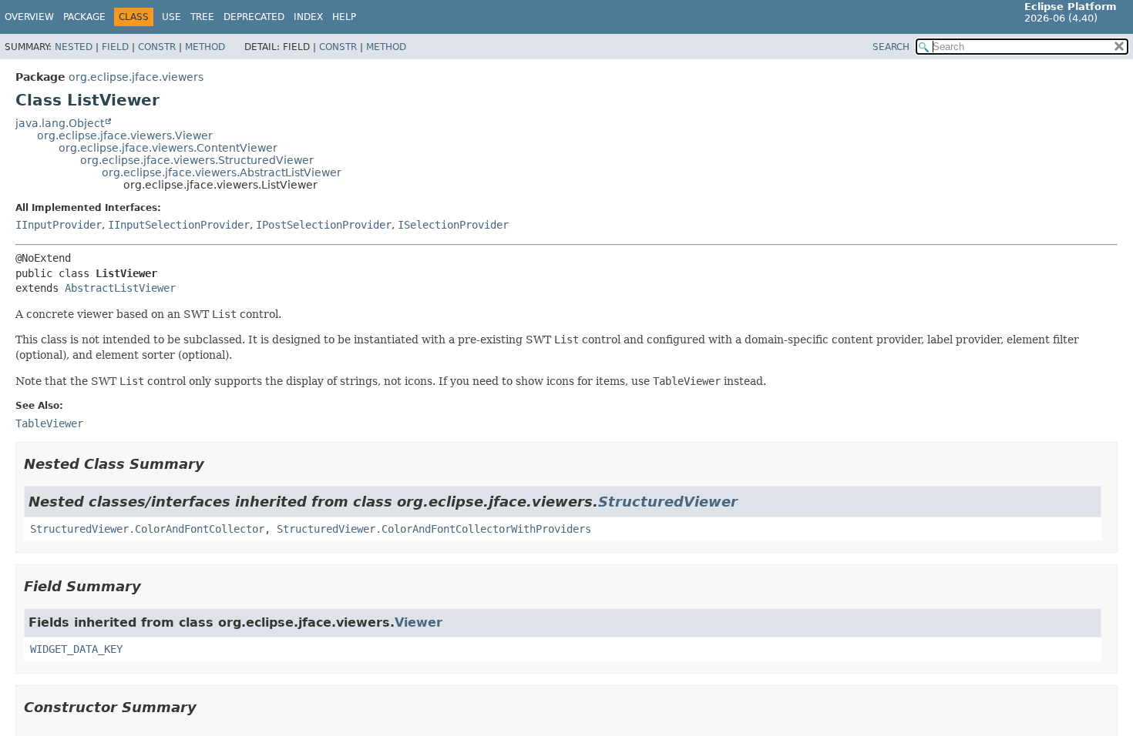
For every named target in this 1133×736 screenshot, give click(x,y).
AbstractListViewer (120, 288)
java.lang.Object (59, 123)
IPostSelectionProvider (324, 225)
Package (84, 17)
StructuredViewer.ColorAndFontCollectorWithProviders (434, 529)
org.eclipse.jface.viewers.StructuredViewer (197, 160)
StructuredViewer (668, 501)
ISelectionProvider (453, 225)
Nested (73, 47)
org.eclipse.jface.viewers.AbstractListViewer (221, 172)
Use (171, 17)
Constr (157, 47)
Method (205, 47)
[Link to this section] (215, 464)
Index (308, 17)
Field (115, 47)
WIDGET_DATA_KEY (76, 649)
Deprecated (254, 17)
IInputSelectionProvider (179, 225)
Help (344, 17)
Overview (29, 17)
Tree (202, 17)
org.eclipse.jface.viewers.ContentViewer (168, 148)
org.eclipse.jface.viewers (136, 77)
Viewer (418, 622)
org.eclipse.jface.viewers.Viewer (125, 135)
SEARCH (890, 47)
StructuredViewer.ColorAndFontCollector (147, 529)
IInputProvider (58, 225)
